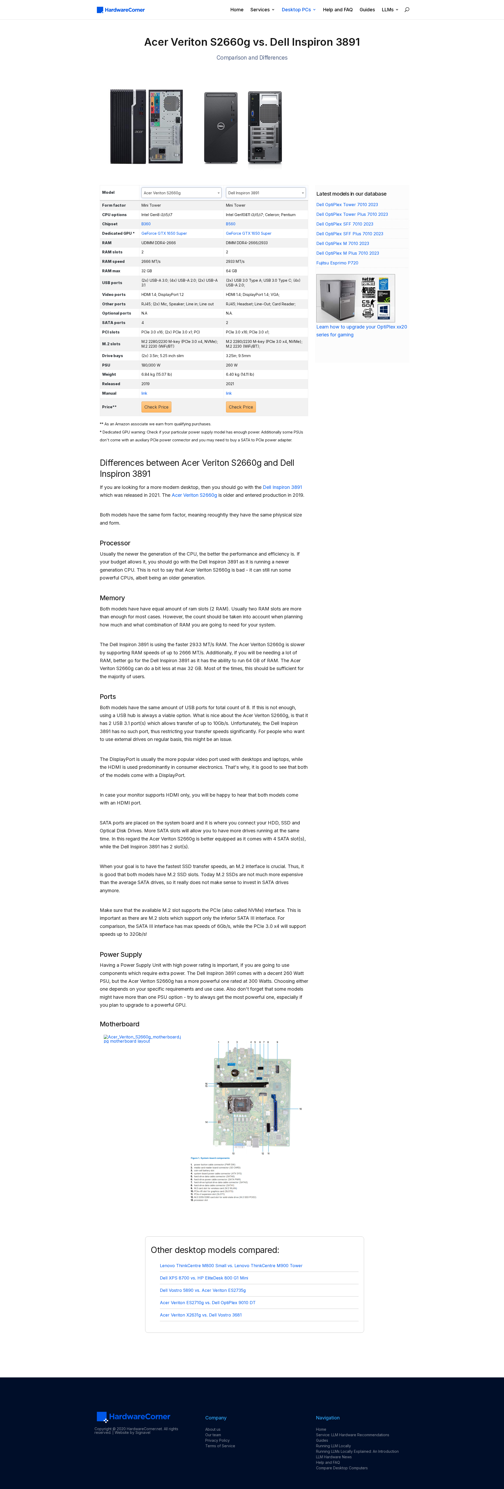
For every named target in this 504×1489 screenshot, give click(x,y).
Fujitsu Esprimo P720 (337, 262)
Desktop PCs (296, 9)
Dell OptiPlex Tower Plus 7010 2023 (352, 214)
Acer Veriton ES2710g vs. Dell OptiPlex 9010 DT (208, 1302)
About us (212, 1429)
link (144, 393)
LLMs (388, 9)
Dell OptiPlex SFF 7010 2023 (344, 224)
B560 (230, 224)
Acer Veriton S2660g (194, 495)
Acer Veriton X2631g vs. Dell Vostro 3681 (201, 1315)
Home (237, 9)
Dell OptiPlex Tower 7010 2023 (347, 204)
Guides (367, 9)
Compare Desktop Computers (342, 1468)
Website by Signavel (132, 1432)
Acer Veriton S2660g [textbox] (162, 193)
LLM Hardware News (334, 1457)
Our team (213, 1435)
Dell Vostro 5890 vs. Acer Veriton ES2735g (203, 1290)
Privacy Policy (217, 1440)
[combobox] (181, 192)
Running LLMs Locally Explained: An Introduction (357, 1451)
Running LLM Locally (333, 1446)
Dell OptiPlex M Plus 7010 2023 (347, 253)
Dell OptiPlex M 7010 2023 (342, 243)
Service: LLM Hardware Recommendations (352, 1435)
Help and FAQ (338, 9)
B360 (146, 224)
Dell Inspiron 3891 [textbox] (243, 193)
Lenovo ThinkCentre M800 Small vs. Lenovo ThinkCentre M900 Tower (231, 1265)
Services (260, 9)
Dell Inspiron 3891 (282, 487)
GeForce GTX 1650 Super (164, 233)
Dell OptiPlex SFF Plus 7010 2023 (349, 233)
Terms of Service (220, 1446)
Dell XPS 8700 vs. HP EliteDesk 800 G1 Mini (204, 1278)
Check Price (156, 407)
